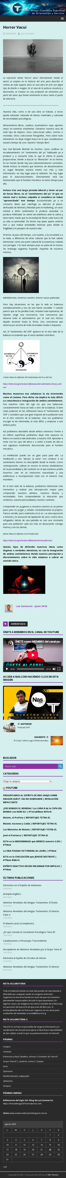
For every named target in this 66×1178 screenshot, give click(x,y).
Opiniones (8, 1071)
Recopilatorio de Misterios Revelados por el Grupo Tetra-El (32, 949)
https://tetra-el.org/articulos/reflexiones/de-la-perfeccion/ (27, 540)
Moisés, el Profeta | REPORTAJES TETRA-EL (26, 817)
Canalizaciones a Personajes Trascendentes (25, 940)
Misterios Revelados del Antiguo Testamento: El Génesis (31, 966)
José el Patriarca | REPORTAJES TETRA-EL (25, 835)
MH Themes (53, 1175)
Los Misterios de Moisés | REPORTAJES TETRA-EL (30, 829)
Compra (6, 1046)
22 (50, 1149)
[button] (61, 18)
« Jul (5, 1166)
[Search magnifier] (60, 766)
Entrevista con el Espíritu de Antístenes (22, 885)
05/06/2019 (11, 33)
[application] (33, 655)
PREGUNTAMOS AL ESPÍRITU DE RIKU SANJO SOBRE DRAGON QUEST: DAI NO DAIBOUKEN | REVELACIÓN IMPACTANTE (30, 799)
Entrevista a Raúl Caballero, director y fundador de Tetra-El (30, 1056)
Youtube (11, 788)
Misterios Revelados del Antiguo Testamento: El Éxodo (30, 902)
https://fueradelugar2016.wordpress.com (22, 1103)
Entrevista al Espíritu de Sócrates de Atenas (24, 958)
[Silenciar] (54, 669)
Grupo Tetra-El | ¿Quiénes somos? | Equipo (23, 1061)
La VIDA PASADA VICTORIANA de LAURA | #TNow (29, 850)
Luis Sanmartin (27, 33)
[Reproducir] (7, 669)
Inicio (5, 1066)
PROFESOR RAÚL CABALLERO (16, 1076)
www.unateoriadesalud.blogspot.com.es (28, 1113)
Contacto (7, 1051)
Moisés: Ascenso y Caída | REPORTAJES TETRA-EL (30, 823)
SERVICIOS (8, 1081)
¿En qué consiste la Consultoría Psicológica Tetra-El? (29, 932)
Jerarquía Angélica (12, 893)
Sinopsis (7, 1086)
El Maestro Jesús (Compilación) (18, 923)
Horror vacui (18, 624)
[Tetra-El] (33, 13)
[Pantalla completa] (58, 669)
